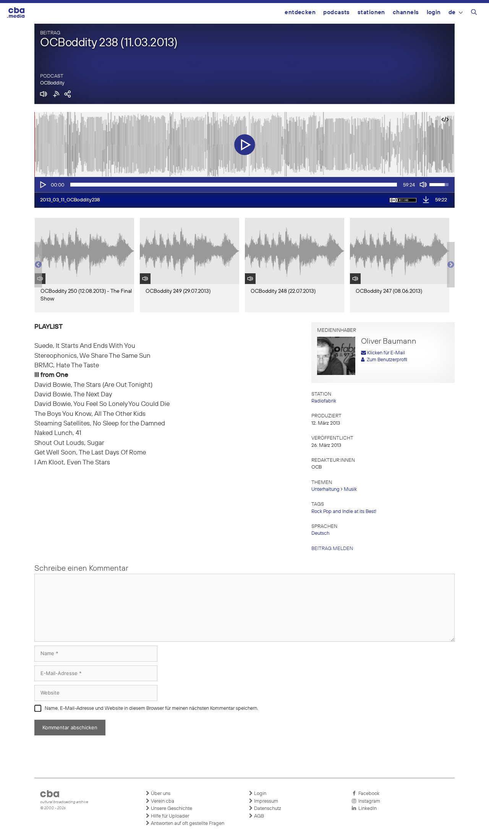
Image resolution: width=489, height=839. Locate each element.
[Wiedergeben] (42, 184)
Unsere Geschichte (171, 808)
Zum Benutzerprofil (385, 359)
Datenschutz (267, 808)
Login (434, 12)
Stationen (371, 12)
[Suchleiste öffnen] (474, 13)
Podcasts (336, 12)
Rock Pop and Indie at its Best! (343, 511)
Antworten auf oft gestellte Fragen (187, 823)
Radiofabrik (323, 401)
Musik (350, 489)
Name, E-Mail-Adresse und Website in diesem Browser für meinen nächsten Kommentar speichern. (151, 708)
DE (452, 12)
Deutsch (320, 533)
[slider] (233, 185)
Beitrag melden (332, 548)
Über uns (160, 793)
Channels (406, 12)
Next (451, 265)
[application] (244, 184)
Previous (38, 265)
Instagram (368, 801)
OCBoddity (52, 83)
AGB (258, 816)
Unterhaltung (325, 489)
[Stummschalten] (423, 184)
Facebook (367, 793)
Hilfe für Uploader (169, 816)
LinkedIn (366, 808)
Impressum (265, 801)
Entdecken (300, 12)
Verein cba (162, 801)
